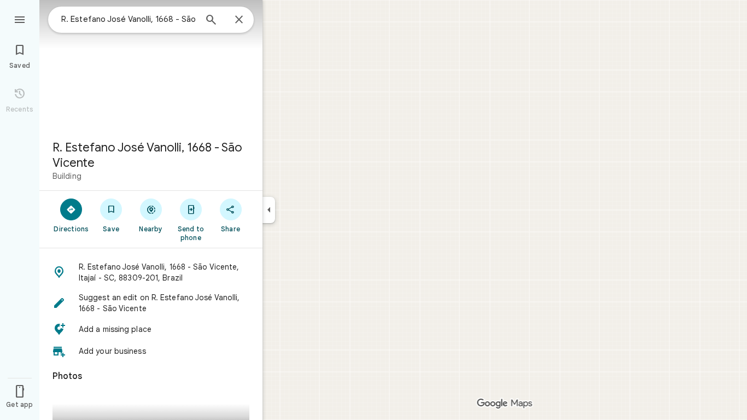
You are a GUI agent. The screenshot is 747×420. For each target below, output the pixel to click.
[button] (150, 272)
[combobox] (128, 19)
